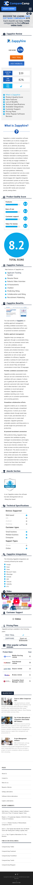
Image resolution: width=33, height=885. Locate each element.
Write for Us (5, 782)
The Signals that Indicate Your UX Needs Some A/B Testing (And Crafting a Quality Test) (15, 829)
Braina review (17, 675)
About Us (4, 773)
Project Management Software (20, 739)
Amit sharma (5, 811)
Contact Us (5, 778)
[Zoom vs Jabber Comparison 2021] (6, 701)
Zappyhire (20, 321)
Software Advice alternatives (10, 796)
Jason (3, 829)
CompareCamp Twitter (8, 847)
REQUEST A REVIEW (8, 9)
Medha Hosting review (17, 656)
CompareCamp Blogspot (8, 865)
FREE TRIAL (16, 57)
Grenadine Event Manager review (18, 681)
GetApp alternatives (7, 792)
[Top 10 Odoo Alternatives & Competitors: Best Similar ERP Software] (6, 720)
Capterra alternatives (7, 801)
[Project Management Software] (6, 741)
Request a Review (7, 787)
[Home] (16, 3)
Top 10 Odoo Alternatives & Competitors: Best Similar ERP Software (22, 719)
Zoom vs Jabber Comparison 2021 (22, 699)
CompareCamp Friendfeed (9, 856)
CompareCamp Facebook (9, 851)
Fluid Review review (16, 662)
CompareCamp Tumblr (8, 860)
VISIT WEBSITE (16, 63)
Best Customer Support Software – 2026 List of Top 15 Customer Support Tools (16, 812)
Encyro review (17, 669)
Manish (4, 817)
